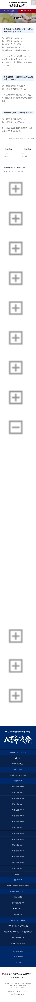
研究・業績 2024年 (18, 798)
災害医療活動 (18, 914)
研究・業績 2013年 (18, 862)
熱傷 (33, 138)
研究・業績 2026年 (18, 786)
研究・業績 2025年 (18, 792)
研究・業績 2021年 (18, 816)
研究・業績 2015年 (18, 851)
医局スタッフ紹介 (18, 764)
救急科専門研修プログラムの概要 (10, 11)
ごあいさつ (18, 758)
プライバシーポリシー (18, 956)
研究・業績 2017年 (18, 839)
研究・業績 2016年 (18, 845)
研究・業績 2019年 (18, 827)
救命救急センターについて (18, 752)
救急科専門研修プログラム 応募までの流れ (18, 932)
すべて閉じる (18, 171)
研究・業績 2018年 (18, 833)
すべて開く (8, 171)
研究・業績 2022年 (18, 810)
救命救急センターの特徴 (18, 775)
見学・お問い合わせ (18, 951)
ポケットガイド (27, 138)
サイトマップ (18, 962)
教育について (18, 880)
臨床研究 (18, 874)
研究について (18, 781)
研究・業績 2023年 (18, 804)
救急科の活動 (18, 897)
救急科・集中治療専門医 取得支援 (18, 885)
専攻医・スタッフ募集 (18, 920)
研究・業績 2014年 (18, 856)
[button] (33, 2)
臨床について (18, 769)
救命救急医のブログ (18, 903)
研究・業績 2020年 (18, 821)
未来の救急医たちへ (18, 937)
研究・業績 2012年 (18, 868)
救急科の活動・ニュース (18, 891)
